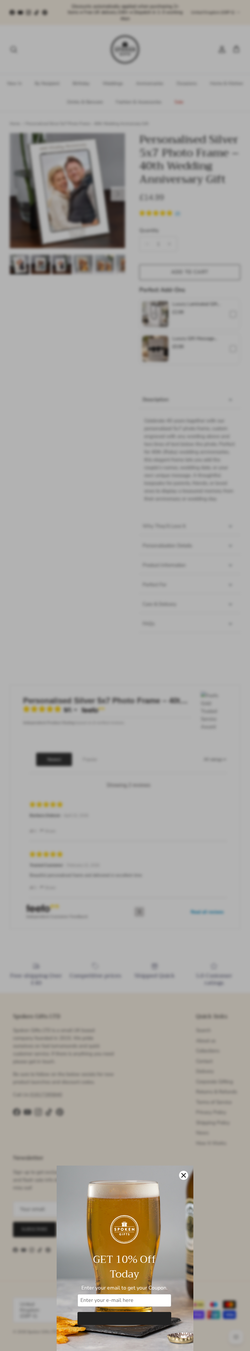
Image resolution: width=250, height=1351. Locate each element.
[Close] (183, 1175)
